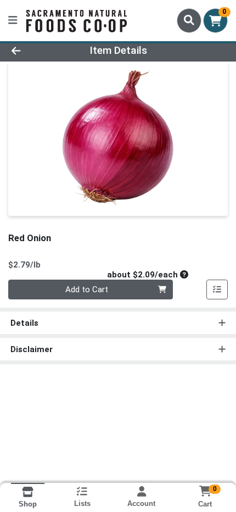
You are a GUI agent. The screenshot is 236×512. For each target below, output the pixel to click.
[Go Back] (35, 51)
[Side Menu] (12, 20)
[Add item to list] (217, 289)
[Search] (189, 20)
